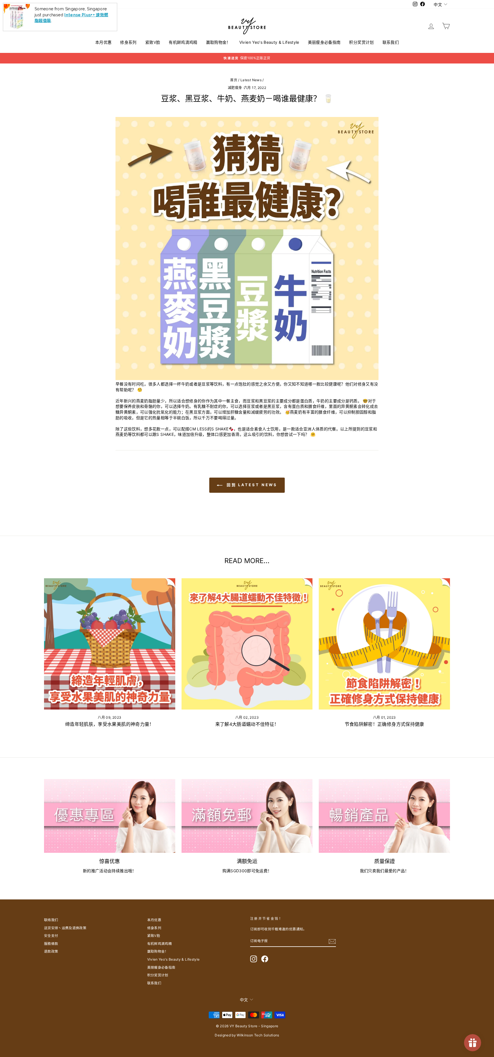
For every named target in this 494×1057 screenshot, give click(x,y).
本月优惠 (103, 42)
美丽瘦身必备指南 (324, 42)
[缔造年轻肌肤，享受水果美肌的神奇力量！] (109, 644)
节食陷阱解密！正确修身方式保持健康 (384, 724)
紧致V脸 (152, 42)
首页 (233, 80)
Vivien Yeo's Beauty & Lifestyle (269, 42)
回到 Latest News (251, 484)
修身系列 (128, 42)
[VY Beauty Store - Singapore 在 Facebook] (264, 958)
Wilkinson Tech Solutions (258, 1035)
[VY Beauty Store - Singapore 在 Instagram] (253, 958)
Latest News (251, 80)
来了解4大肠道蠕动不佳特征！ (247, 724)
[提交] (332, 941)
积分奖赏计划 (361, 42)
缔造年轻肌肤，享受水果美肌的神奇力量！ (109, 724)
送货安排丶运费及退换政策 (65, 928)
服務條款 (51, 943)
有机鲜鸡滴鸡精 (183, 42)
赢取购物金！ (218, 42)
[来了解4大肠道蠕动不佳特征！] (247, 644)
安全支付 (51, 935)
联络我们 (51, 920)
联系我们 (391, 42)
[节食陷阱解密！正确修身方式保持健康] (384, 644)
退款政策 (51, 951)
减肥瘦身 (235, 88)
